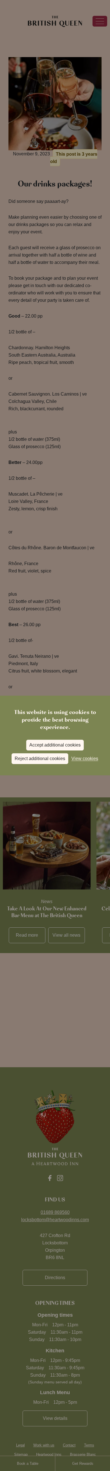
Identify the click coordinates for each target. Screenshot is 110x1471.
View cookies (84, 758)
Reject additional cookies (40, 758)
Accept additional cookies (55, 745)
